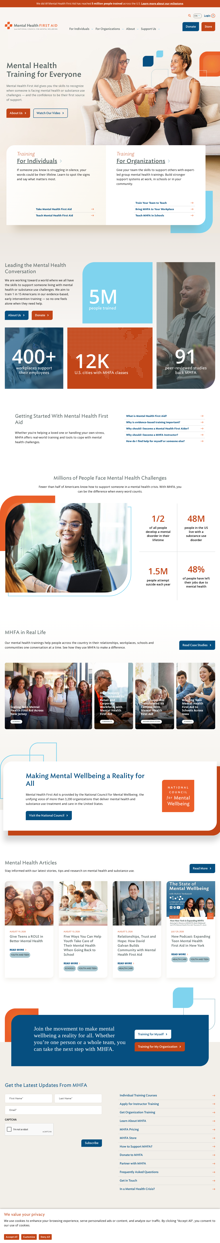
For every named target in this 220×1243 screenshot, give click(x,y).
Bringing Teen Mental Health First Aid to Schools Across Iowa (192, 707)
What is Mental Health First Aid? (146, 416)
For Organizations (140, 161)
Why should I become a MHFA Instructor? (152, 434)
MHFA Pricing (129, 1129)
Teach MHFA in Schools (149, 215)
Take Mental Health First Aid (54, 209)
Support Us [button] (148, 29)
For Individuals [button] (79, 29)
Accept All (11, 1236)
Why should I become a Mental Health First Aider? (157, 428)
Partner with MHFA (133, 1163)
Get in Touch (128, 1181)
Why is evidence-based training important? (153, 422)
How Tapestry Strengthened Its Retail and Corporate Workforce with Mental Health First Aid (112, 703)
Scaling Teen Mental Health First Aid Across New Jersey (26, 710)
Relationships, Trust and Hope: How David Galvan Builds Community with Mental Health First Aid (137, 945)
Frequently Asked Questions (139, 1172)
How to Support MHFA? (136, 1146)
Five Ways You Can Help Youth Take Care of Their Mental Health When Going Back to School (82, 945)
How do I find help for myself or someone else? (155, 441)
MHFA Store (128, 1138)
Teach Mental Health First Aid (54, 215)
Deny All (45, 1236)
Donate (191, 27)
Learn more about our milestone (162, 3)
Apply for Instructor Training (139, 1104)
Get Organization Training (137, 1112)
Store (208, 27)
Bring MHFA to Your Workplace (154, 209)
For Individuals (37, 161)
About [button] (130, 29)
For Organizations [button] (108, 29)
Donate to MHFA (131, 1155)
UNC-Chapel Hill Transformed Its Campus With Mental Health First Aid (152, 707)
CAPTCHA (11, 1119)
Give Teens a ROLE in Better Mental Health (26, 938)
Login (207, 15)
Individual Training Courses (138, 1095)
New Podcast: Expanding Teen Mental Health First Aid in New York (190, 941)
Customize (29, 1236)
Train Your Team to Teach (151, 202)
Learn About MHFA (133, 1121)
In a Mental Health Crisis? (137, 1189)
